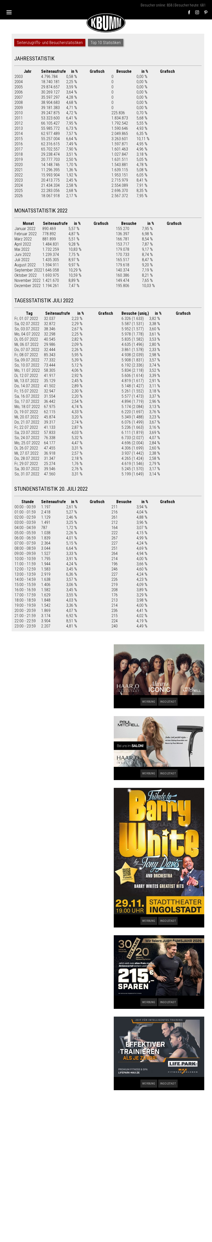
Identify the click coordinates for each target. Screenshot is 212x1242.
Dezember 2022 (27, 285)
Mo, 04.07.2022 (27, 334)
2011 (18, 118)
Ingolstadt (168, 701)
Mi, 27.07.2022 (26, 453)
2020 (18, 164)
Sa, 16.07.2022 (26, 396)
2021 (18, 169)
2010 (18, 112)
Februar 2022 (25, 233)
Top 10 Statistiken (105, 42)
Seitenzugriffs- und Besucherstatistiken (50, 42)
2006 (18, 92)
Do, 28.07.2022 (26, 458)
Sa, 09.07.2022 (26, 360)
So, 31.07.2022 (26, 474)
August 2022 (25, 264)
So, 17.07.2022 (26, 401)
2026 (18, 195)
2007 (18, 97)
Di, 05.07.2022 (26, 339)
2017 (18, 149)
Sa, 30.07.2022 (26, 468)
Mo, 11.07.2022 (27, 370)
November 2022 (27, 280)
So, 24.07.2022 (26, 437)
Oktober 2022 (25, 275)
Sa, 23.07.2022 (26, 432)
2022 (18, 175)
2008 (18, 102)
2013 (18, 128)
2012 (18, 123)
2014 (18, 133)
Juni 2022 (22, 254)
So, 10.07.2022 (26, 365)
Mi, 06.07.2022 (26, 344)
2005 (18, 86)
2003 (18, 76)
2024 (18, 185)
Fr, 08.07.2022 (26, 354)
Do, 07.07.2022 (26, 349)
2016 (18, 143)
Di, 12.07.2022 (26, 375)
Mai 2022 (21, 249)
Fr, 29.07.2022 (26, 463)
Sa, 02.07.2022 (26, 323)
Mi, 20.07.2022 (26, 417)
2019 (18, 159)
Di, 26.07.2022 (26, 448)
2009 (18, 107)
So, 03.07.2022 (26, 328)
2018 (18, 154)
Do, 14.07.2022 (26, 385)
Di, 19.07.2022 (26, 411)
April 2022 (22, 244)
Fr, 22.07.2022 (26, 427)
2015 (18, 138)
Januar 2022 (24, 228)
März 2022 (23, 239)
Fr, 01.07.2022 (26, 318)
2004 (18, 81)
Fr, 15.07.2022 (26, 391)
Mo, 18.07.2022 (27, 406)
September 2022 (28, 270)
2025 (18, 190)
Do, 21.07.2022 (26, 422)
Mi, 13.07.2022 (26, 380)
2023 (18, 180)
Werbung (148, 701)
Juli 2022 (21, 259)
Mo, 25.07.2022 (27, 442)
